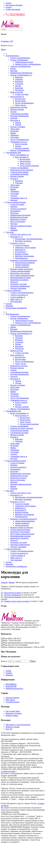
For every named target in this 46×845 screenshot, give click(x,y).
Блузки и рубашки (17, 127)
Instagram (9, 675)
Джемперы (14, 191)
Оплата (9, 7)
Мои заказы (10, 700)
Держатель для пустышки (25, 247)
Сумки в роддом (21, 94)
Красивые (19, 88)
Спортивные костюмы (19, 114)
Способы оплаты (12, 702)
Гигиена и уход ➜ (17, 243)
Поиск (33, 661)
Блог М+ (9, 729)
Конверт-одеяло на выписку (21, 269)
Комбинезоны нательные (20, 215)
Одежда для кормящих (19, 168)
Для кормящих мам (13, 152)
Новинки (9, 306)
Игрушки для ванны (23, 241)
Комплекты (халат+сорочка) (21, 170)
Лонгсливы (15, 129)
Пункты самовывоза (12, 595)
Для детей (10, 232)
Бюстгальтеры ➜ (17, 97)
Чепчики (13, 224)
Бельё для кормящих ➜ (19, 155)
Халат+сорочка (21, 144)
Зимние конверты (22, 265)
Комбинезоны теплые (19, 217)
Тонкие (18, 122)
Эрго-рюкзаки (16, 301)
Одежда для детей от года (20, 234)
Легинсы (14, 118)
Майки (13, 133)
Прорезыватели (21, 258)
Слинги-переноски (13, 290)
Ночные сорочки (17, 109)
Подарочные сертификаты (16, 308)
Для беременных (12, 56)
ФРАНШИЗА (11, 684)
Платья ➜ (14, 179)
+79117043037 (16, 14)
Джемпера (14, 135)
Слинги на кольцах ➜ (19, 295)
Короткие (19, 77)
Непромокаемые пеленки (20, 278)
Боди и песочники (17, 222)
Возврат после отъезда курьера (16, 601)
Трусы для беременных (24, 103)
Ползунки (14, 213)
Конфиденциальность (14, 688)
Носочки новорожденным (20, 226)
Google (8, 671)
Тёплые (18, 125)
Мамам (11, 582)
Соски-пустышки (17, 204)
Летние (18, 86)
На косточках (20, 101)
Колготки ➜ (15, 120)
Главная (4, 582)
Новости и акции (13, 727)
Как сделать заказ (13, 711)
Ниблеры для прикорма (24, 256)
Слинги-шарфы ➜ (17, 297)
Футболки (14, 131)
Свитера (13, 196)
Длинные (19, 79)
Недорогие (19, 90)
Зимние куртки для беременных (28, 64)
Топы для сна (20, 105)
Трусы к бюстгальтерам (29, 166)
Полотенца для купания (20, 273)
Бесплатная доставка (14, 5)
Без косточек (20, 99)
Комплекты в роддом (18, 107)
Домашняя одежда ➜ (18, 142)
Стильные (19, 84)
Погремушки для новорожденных (28, 239)
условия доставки (8, 771)
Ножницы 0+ (20, 250)
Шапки (13, 228)
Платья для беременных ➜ (21, 75)
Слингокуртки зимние (19, 172)
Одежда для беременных (20, 58)
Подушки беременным (19, 116)
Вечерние (19, 81)
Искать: (4, 661)
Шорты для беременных (20, 150)
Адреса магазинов (13, 9)
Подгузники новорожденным (22, 275)
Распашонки (15, 211)
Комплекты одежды (18, 219)
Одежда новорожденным (16, 202)
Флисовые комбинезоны (20, 286)
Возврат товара (12, 715)
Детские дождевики (18, 288)
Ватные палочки (21, 254)
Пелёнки (13, 207)
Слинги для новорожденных (21, 293)
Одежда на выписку (18, 209)
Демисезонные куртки (24, 62)
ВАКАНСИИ (11, 686)
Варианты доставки (14, 713)
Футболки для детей (18, 284)
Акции (8, 3)
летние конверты (22, 267)
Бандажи (13, 71)
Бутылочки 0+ (21, 252)
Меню (3, 49)
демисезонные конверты (25, 263)
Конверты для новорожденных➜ (23, 260)
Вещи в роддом (16, 92)
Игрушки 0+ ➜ (16, 237)
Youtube (9, 673)
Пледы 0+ (14, 282)
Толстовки (14, 137)
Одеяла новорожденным (20, 271)
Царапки (13, 230)
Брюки (13, 68)
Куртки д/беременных (19, 60)
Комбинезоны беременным (21, 73)
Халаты (13, 112)
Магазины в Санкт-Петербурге (18, 725)
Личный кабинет (12, 698)
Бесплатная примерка (13, 597)
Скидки (9, 304)
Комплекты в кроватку (19, 280)
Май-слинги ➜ (16, 299)
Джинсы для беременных (20, 66)
